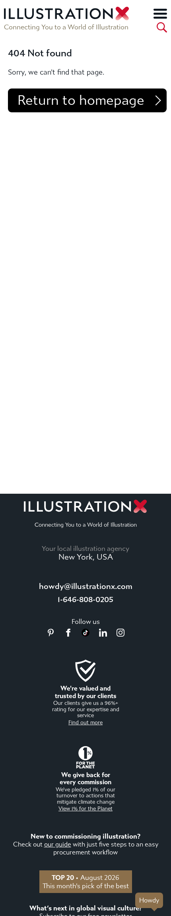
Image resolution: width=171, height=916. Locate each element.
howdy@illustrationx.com (85, 586)
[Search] (162, 27)
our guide (57, 844)
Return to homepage (80, 100)
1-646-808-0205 (85, 599)
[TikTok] (85, 634)
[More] (160, 13)
